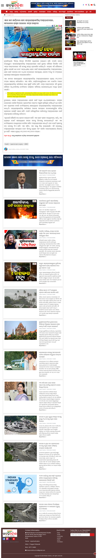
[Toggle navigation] (94, 5)
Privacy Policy (6, 542)
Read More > (42, 194)
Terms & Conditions (14, 542)
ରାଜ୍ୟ (11, 12)
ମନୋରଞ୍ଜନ (42, 12)
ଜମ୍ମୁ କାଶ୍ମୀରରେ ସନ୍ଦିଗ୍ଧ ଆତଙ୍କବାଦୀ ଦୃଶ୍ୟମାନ (25, 135)
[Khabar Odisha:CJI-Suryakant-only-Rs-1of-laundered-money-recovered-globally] (70, 23)
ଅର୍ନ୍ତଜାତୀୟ (23, 12)
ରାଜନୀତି (30, 12)
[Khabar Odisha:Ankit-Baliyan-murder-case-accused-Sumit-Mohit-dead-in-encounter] (70, 36)
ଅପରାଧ (49, 12)
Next (95, 11)
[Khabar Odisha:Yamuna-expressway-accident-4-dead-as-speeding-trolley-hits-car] (70, 43)
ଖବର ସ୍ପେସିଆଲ (79, 12)
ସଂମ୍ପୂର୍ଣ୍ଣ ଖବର (10, 15)
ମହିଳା (90, 12)
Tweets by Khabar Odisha (72, 15)
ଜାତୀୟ (16, 12)
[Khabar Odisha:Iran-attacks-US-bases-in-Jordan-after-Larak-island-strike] (70, 30)
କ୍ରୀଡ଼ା (35, 12)
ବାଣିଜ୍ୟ (55, 12)
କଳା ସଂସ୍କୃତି (62, 12)
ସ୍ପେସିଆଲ (70, 12)
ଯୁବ (87, 12)
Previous (92, 11)
